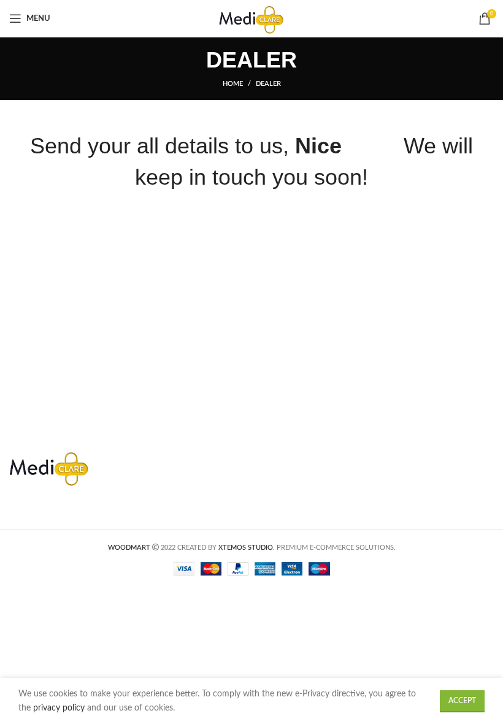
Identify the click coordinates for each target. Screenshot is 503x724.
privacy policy (60, 708)
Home (233, 83)
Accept (462, 700)
